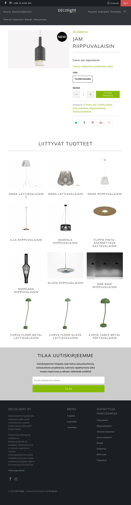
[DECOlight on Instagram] (10, 3)
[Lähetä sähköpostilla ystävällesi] (109, 122)
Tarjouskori (102, 460)
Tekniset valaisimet (13, 19)
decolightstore (80, 31)
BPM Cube (101, 454)
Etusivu (7, 12)
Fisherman (101, 449)
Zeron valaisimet (104, 437)
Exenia (108, 104)
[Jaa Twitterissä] (76, 122)
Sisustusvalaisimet (22, 12)
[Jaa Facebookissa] (84, 122)
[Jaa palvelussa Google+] (101, 122)
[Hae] (125, 12)
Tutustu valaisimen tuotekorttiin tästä (93, 66)
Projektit (92, 12)
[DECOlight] (67, 10)
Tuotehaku (115, 12)
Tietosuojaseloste (16, 470)
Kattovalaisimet (80, 108)
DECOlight (19, 491)
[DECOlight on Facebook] (5, 3)
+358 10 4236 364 (22, 3)
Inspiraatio (103, 12)
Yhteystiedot (40, 19)
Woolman (53, 491)
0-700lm (87, 104)
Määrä (76, 88)
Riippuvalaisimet (97, 108)
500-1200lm (98, 104)
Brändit (28, 19)
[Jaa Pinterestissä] (92, 122)
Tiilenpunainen (82, 79)
